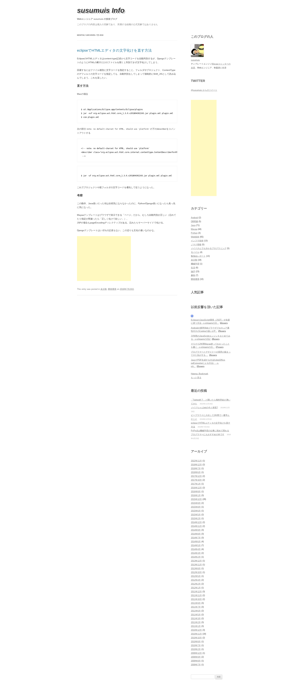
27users (219, 347)
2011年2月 (196, 622)
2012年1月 (196, 587)
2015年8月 (196, 507)
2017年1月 (196, 484)
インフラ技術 (197, 240)
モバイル (195, 252)
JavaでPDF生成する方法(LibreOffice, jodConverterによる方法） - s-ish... (208, 363)
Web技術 (195, 237)
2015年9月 (196, 503)
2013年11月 (196, 564)
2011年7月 (196, 607)
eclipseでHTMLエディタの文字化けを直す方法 (114, 50)
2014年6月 (196, 541)
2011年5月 (196, 614)
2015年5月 (196, 514)
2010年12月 (196, 630)
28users (215, 339)
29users (222, 331)
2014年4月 (196, 549)
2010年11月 (196, 634)
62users (224, 323)
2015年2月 (196, 518)
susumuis (98, 19)
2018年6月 (196, 472)
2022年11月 (196, 461)
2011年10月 (196, 599)
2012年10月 (196, 572)
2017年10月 (196, 480)
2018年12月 (196, 464)
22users (200, 366)
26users (213, 355)
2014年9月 (196, 530)
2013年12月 (196, 561)
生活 (193, 267)
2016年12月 (196, 487)
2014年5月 (196, 545)
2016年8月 (196, 491)
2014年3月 (196, 553)
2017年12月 (196, 476)
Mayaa (194, 229)
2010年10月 (196, 638)
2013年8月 (196, 568)
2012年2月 (196, 584)
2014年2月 (196, 557)
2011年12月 (196, 591)
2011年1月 (196, 626)
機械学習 (195, 264)
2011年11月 (196, 595)
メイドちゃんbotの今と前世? (204, 407)
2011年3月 (196, 618)
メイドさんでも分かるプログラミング (208, 248)
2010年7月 (196, 645)
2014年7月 (196, 537)
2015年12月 (196, 499)
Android (194, 217)
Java (193, 225)
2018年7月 (196, 468)
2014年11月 (196, 526)
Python (194, 233)
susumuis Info (101, 10)
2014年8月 (196, 534)
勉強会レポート (198, 256)
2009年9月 (196, 657)
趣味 (193, 275)
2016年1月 (196, 495)
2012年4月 (196, 580)
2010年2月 (196, 649)
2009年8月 (196, 661)
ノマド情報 (196, 244)
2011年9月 (196, 603)
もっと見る (196, 377)
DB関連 (194, 221)
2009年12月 (196, 653)
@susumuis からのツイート (204, 90)
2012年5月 (196, 576)
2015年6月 (196, 511)
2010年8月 (196, 641)
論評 (193, 271)
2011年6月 (196, 611)
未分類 (103, 289)
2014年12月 (196, 522)
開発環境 (112, 289)
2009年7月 (196, 664)
